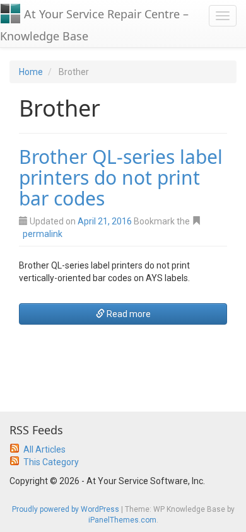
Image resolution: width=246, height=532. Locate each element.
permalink (42, 234)
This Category (51, 462)
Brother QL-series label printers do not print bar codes (121, 177)
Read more (128, 314)
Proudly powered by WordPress (65, 509)
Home (31, 72)
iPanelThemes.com (122, 520)
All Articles (44, 449)
